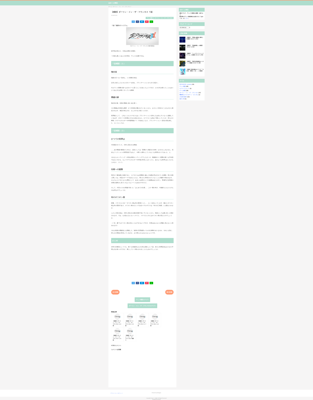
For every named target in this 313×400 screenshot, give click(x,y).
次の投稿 (115, 292)
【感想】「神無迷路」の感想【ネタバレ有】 (194, 46)
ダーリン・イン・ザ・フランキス (163, 18)
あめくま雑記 (113, 3)
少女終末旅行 (183, 96)
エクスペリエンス (184, 88)
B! (142, 21)
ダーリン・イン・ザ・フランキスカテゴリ (142, 306)
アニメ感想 (150, 18)
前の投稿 (169, 292)
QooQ (159, 399)
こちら (186, 18)
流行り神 (181, 99)
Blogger (159, 392)
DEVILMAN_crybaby (185, 84)
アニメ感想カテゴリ (142, 299)
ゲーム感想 (182, 90)
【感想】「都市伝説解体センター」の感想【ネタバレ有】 (195, 62)
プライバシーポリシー (116, 393)
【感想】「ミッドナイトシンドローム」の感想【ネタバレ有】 (195, 54)
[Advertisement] (142, 264)
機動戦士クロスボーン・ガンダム (188, 94)
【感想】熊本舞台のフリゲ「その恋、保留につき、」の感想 (195, 70)
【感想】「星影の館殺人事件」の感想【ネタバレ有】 (195, 38)
